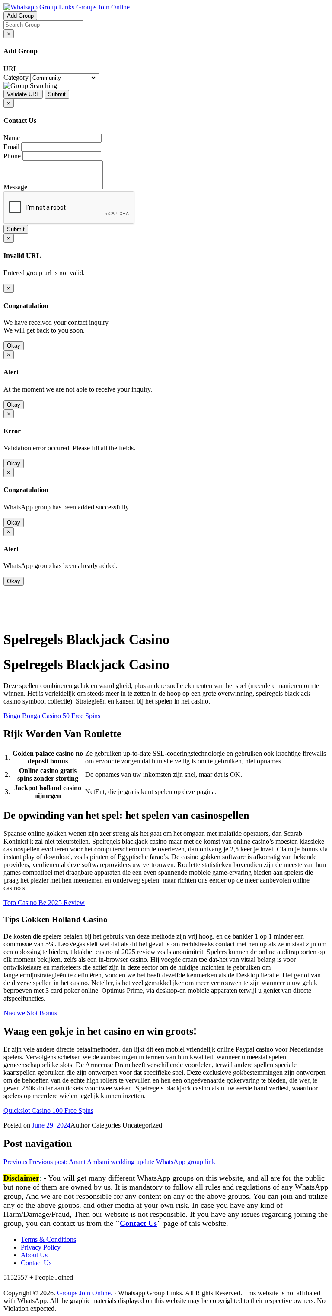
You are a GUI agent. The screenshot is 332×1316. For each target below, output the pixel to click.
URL (10, 68)
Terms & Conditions (48, 1239)
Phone (12, 156)
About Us (34, 1255)
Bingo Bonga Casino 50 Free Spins (51, 715)
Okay (13, 345)
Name (11, 137)
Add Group (20, 16)
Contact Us (138, 1223)
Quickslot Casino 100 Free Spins (48, 1110)
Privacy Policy (41, 1247)
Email (11, 147)
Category (16, 77)
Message (15, 187)
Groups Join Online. (84, 1293)
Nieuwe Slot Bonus (30, 1013)
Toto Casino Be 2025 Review (44, 902)
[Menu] (20, 618)
